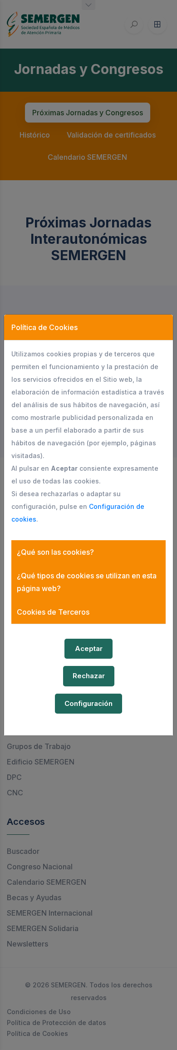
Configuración (88, 703)
